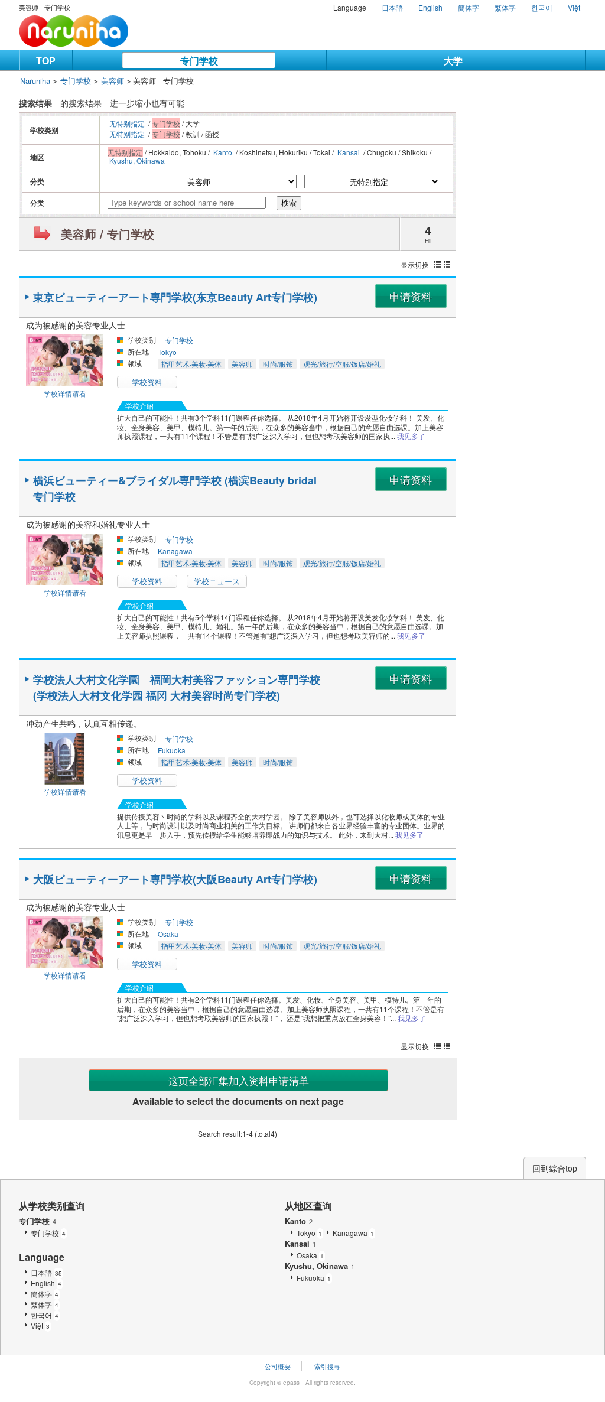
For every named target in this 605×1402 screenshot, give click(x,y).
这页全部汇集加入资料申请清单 (238, 1080)
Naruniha (35, 80)
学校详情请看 (65, 393)
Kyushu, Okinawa (137, 160)
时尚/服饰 (278, 364)
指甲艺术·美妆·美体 (191, 364)
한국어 (541, 7)
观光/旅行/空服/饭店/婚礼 (342, 364)
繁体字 (505, 7)
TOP (46, 60)
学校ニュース (217, 581)
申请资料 (410, 296)
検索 (289, 203)
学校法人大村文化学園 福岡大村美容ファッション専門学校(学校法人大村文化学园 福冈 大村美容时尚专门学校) (176, 687)
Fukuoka (172, 750)
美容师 (112, 80)
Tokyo (167, 352)
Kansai (348, 152)
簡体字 (468, 7)
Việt (574, 7)
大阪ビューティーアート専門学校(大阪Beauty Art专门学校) (175, 879)
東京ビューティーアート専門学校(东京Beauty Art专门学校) (175, 297)
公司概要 (278, 1366)
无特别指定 (127, 123)
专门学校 (199, 60)
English (430, 7)
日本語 (392, 7)
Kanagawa (175, 551)
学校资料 (147, 382)
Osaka (168, 934)
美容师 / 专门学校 (107, 233)
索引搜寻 (327, 1366)
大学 (453, 60)
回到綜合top (554, 1168)
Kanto (222, 152)
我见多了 (411, 436)
